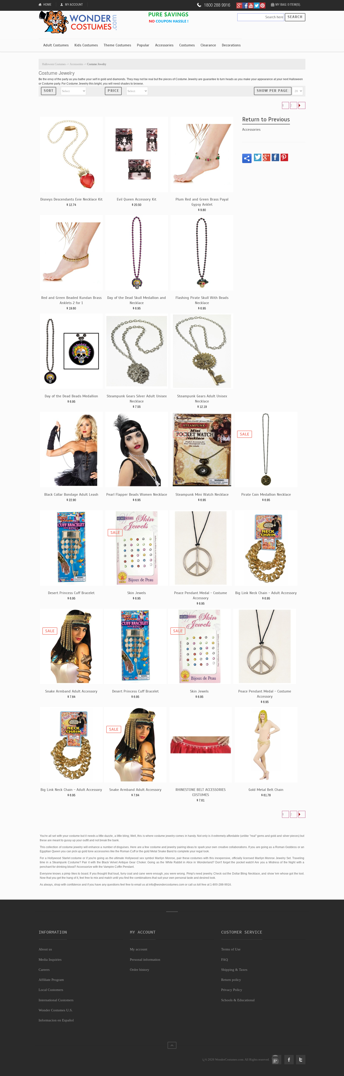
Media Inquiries (50, 959)
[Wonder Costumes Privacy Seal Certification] (57, 1057)
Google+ (276, 1059)
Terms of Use (231, 949)
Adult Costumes (56, 45)
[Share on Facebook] (275, 157)
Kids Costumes (86, 45)
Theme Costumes (117, 45)
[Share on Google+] (266, 157)
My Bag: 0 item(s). (288, 4)
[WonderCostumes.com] (80, 22)
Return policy (231, 980)
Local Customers (51, 990)
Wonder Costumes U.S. (56, 1010)
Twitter (300, 1059)
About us (45, 949)
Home (47, 4)
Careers (44, 970)
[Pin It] (284, 157)
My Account (74, 4)
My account (138, 949)
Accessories (164, 45)
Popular (143, 45)
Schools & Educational (238, 1000)
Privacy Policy (231, 990)
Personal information (145, 959)
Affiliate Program (51, 980)
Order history (139, 970)
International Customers (56, 1000)
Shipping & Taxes (234, 970)
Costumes (187, 45)
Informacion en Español (56, 1020)
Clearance (208, 45)
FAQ (224, 959)
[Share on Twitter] (257, 157)
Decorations (231, 45)
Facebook (289, 1059)
